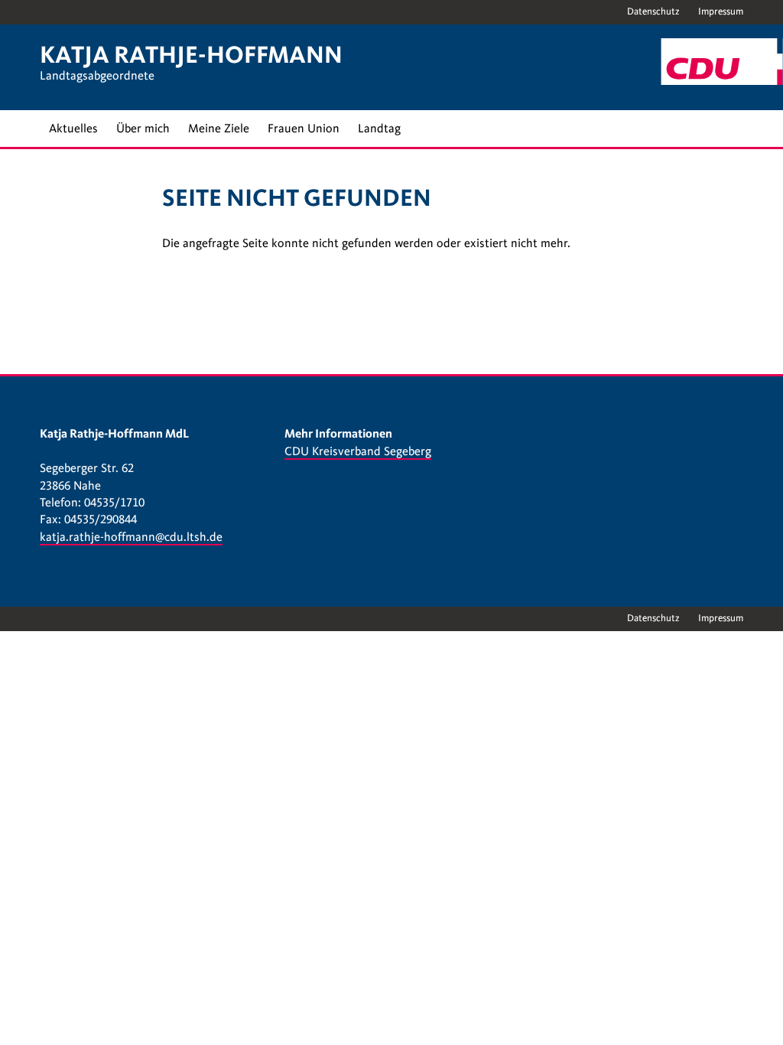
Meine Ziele (218, 128)
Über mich (143, 128)
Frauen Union (304, 128)
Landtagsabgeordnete (97, 76)
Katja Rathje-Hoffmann (191, 55)
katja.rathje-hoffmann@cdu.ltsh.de (131, 537)
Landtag (379, 128)
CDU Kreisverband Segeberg (357, 451)
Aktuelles (73, 128)
